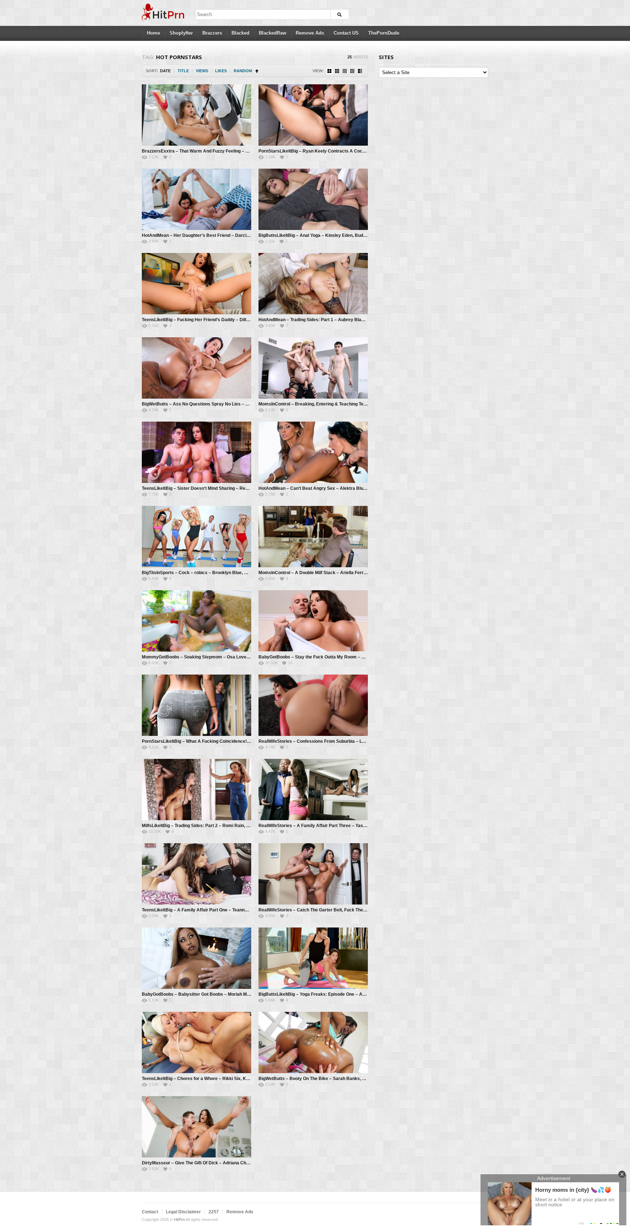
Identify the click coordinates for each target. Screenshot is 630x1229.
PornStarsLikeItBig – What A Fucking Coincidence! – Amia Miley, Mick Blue (219, 741)
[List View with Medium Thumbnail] (360, 71)
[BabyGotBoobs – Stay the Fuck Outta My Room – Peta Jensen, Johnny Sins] (313, 621)
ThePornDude (383, 33)
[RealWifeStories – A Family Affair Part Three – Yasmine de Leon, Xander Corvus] (313, 789)
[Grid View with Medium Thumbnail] (329, 71)
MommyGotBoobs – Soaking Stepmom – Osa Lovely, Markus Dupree (213, 657)
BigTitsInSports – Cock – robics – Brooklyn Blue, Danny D (202, 572)
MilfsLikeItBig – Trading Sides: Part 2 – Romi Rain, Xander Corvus (209, 825)
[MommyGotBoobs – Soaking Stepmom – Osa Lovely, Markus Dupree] (196, 621)
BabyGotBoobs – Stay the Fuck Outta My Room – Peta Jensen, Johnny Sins (336, 657)
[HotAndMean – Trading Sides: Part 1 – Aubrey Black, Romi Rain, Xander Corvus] (313, 283)
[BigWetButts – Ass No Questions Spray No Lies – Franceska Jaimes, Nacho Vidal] (196, 368)
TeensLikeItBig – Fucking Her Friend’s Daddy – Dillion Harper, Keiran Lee (217, 319)
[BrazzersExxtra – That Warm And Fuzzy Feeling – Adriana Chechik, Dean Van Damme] (196, 115)
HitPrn (179, 1219)
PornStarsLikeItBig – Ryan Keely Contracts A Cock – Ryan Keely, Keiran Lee (338, 151)
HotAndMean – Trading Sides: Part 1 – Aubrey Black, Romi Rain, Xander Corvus (341, 319)
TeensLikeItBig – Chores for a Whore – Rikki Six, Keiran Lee (203, 1078)
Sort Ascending (257, 71)
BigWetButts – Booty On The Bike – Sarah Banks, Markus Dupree (326, 1078)
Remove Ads (310, 33)
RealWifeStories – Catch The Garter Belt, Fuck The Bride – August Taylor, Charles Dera (348, 910)
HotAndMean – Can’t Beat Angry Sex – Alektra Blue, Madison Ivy (325, 488)
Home (153, 33)
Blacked (240, 33)
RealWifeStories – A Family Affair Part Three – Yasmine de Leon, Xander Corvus (341, 825)
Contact (150, 1211)
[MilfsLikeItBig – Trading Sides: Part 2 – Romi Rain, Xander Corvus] (196, 789)
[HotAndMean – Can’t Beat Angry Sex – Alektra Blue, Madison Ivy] (313, 452)
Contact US (346, 33)
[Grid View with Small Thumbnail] (337, 71)
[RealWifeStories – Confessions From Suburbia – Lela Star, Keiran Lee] (313, 705)
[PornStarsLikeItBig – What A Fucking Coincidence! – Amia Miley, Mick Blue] (196, 705)
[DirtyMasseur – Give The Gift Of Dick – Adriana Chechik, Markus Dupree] (196, 1127)
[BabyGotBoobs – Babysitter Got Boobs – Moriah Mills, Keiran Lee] (196, 958)
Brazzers (212, 33)
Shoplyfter (181, 33)
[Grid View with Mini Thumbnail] (345, 71)
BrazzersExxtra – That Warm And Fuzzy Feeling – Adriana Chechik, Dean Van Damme (230, 151)
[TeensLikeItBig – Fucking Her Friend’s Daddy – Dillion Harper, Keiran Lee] (196, 283)
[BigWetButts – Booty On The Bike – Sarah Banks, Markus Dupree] (313, 1042)
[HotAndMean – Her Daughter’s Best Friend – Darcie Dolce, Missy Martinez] (196, 199)
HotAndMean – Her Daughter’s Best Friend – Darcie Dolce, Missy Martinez (219, 235)
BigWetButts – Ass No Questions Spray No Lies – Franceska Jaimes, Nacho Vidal (226, 404)
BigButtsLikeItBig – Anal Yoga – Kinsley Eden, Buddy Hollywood (324, 235)
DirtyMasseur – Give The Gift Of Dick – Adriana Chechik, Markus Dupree (217, 1162)
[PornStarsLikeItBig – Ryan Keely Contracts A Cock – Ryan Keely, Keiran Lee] (313, 115)
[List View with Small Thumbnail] (352, 71)
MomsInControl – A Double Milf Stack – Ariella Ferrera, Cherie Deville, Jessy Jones (344, 572)
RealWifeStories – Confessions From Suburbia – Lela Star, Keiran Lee (330, 741)
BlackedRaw (272, 33)
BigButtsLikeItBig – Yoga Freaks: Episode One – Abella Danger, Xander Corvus (340, 994)
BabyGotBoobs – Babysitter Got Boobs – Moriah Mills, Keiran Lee (209, 994)
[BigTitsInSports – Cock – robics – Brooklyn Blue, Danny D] (196, 536)
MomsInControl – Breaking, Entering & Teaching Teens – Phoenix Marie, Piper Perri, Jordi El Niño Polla (364, 404)
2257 (214, 1211)
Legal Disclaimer (183, 1211)
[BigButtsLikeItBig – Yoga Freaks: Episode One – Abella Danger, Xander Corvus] (313, 958)
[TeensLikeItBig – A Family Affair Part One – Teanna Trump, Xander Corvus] (196, 874)
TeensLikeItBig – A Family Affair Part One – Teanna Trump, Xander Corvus (218, 910)
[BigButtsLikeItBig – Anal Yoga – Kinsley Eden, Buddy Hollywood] (313, 199)
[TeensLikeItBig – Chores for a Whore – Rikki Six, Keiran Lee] (196, 1042)
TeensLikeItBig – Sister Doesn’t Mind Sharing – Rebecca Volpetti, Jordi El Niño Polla (228, 488)
